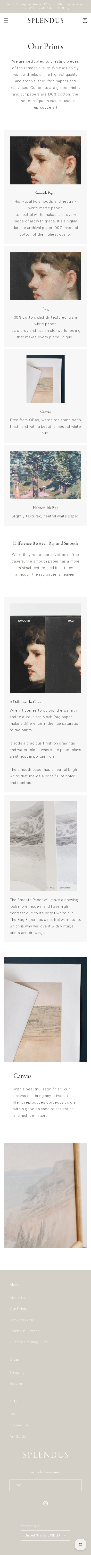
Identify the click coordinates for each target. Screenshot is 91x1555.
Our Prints (18, 1309)
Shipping (17, 1373)
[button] (6, 20)
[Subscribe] (76, 1485)
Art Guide (18, 1436)
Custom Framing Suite (29, 1342)
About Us (17, 1298)
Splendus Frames (25, 1331)
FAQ (13, 1414)
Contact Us (19, 1425)
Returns (16, 1384)
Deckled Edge (22, 1320)
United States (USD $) (42, 1535)
